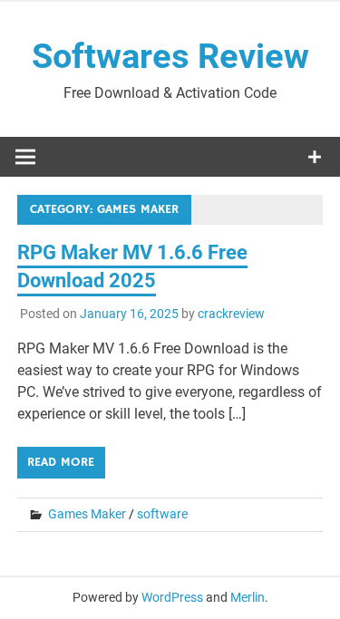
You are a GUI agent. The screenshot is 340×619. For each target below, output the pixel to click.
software (162, 514)
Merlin (247, 597)
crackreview (231, 313)
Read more (60, 462)
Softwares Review (170, 56)
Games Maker (87, 514)
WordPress (172, 597)
